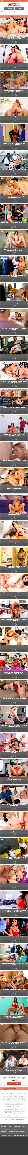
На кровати (10, 1106)
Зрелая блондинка (21, 1116)
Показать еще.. (14, 1083)
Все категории (5, 1129)
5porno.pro (10, 1135)
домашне (6, 1119)
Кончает (20, 1103)
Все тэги (24, 1126)
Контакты (17, 1129)
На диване (8, 1103)
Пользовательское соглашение (16, 1131)
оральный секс (22, 1093)
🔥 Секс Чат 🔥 (23, 1)
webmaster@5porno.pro (22, 1135)
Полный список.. (19, 1119)
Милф (23, 1100)
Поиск (10, 1126)
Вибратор (11, 1113)
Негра (17, 1109)
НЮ (11, 1096)
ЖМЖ (5, 1113)
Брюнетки (17, 1100)
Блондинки (6, 1096)
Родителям (4, 1131)
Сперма (12, 1116)
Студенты (18, 1106)
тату (22, 1113)
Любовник (22, 1096)
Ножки (14, 1103)
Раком (5, 1100)
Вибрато (17, 1113)
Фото (11, 1129)
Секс (3, 1093)
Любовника (5, 1116)
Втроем (16, 1096)
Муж (7, 1093)
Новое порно (17, 1126)
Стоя (15, 1093)
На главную (4, 1126)
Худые (22, 1109)
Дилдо (12, 1119)
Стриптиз (10, 1100)
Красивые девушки (9, 1109)
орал (11, 1093)
